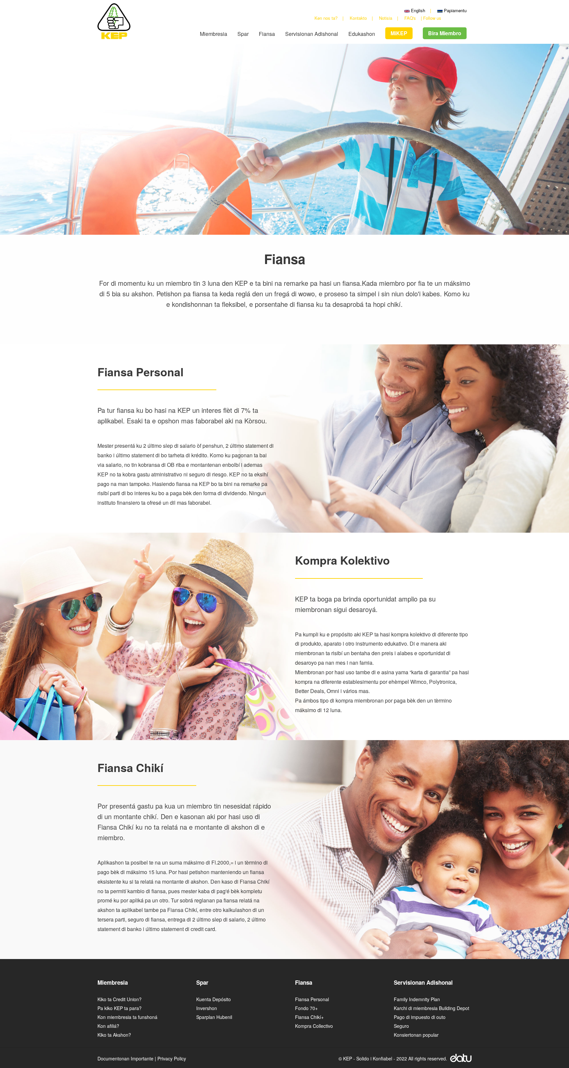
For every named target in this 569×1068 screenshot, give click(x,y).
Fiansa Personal (312, 999)
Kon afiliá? (108, 1026)
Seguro (401, 1026)
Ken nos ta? (326, 18)
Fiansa (267, 34)
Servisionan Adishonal (311, 34)
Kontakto (358, 18)
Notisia (385, 18)
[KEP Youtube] (453, 18)
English (417, 10)
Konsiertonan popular (416, 1034)
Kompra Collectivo (314, 1026)
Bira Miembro (444, 33)
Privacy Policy (171, 1058)
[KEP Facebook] (446, 18)
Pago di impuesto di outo (420, 1017)
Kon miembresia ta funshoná (127, 1017)
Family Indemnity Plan (417, 999)
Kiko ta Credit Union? (119, 999)
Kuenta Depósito (213, 999)
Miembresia (213, 34)
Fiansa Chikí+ (309, 1017)
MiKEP (399, 33)
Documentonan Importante (125, 1058)
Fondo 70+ (306, 1008)
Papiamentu (455, 10)
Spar (243, 34)
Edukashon (361, 34)
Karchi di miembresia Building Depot (431, 1008)
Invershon (206, 1008)
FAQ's (410, 18)
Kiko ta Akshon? (114, 1034)
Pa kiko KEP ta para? (119, 1008)
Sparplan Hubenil (214, 1017)
